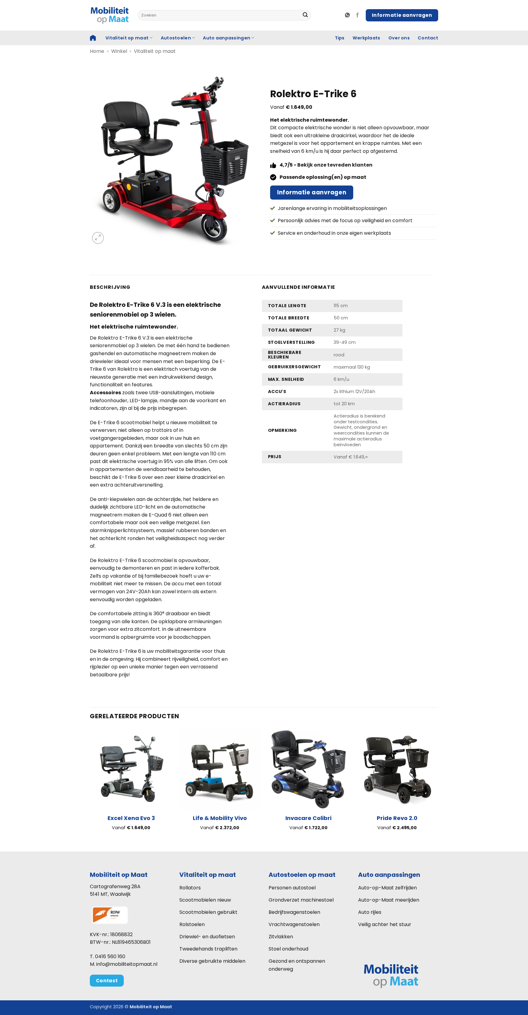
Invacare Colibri (308, 818)
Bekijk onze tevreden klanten (334, 164)
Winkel (119, 51)
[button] (98, 238)
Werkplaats (366, 38)
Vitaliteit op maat (126, 38)
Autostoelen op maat (302, 874)
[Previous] (90, 784)
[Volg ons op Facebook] (357, 15)
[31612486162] (348, 15)
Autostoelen (176, 38)
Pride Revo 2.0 (397, 818)
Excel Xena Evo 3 (131, 818)
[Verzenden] (305, 15)
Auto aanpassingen (226, 38)
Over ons (399, 38)
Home (97, 51)
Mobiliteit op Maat (119, 874)
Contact (428, 38)
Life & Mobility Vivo (220, 818)
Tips (340, 38)
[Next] (437, 784)
